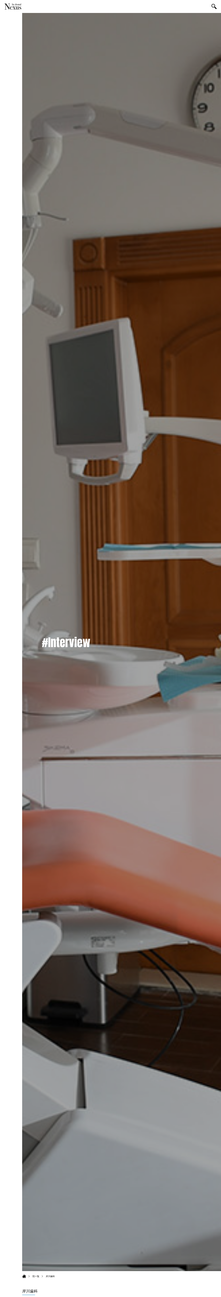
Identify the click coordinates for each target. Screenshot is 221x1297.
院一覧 (36, 1276)
